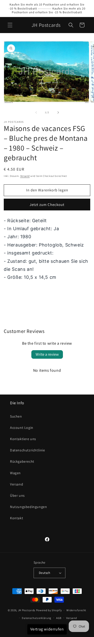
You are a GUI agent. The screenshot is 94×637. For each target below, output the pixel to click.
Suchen (16, 416)
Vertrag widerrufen (47, 629)
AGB (58, 618)
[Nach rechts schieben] (58, 112)
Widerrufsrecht (76, 610)
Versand (25, 176)
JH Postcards (26, 610)
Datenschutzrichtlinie (27, 450)
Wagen (15, 473)
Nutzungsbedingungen (28, 506)
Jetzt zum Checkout (47, 204)
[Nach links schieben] (36, 112)
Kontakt (16, 518)
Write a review (47, 354)
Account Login (21, 427)
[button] (10, 25)
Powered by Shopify (49, 610)
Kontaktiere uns (23, 439)
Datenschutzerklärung (36, 618)
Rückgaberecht (22, 461)
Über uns (17, 495)
